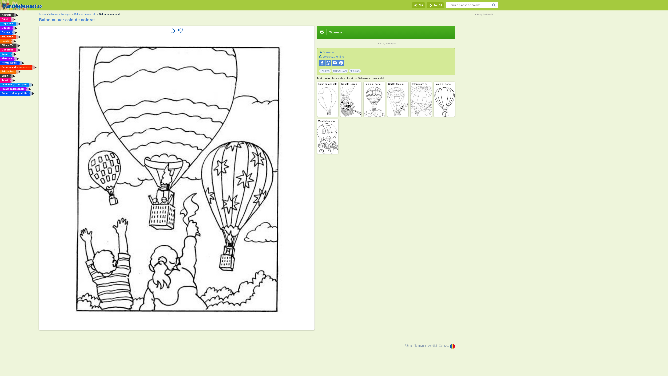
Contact (443, 345)
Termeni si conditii (426, 345)
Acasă (42, 14)
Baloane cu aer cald (85, 14)
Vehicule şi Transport (60, 14)
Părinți (408, 345)
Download (329, 52)
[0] (180, 31)
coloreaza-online (333, 56)
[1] (173, 31)
